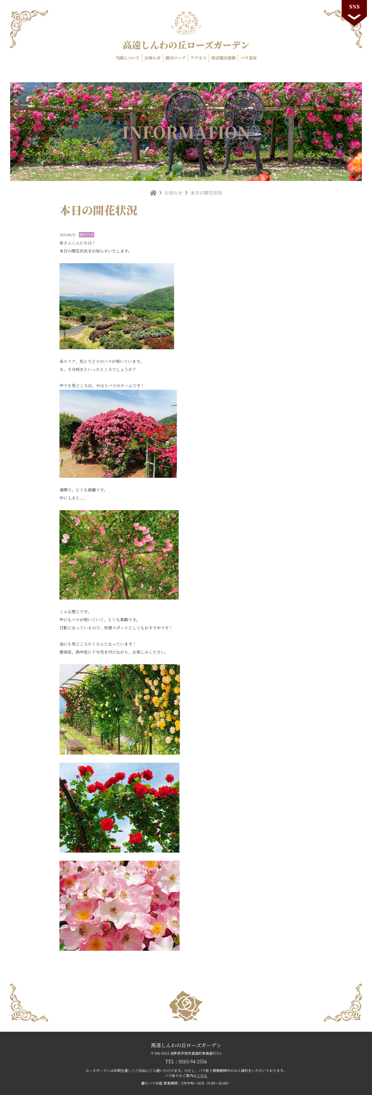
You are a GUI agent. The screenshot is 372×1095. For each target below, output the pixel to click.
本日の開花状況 (206, 192)
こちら (202, 1075)
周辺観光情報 (223, 58)
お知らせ (152, 58)
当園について (127, 58)
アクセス (198, 58)
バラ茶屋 (248, 58)
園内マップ (175, 58)
